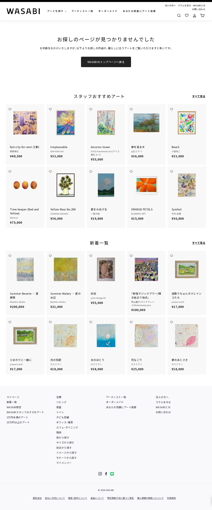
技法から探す (64, 447)
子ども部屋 (62, 417)
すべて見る (198, 96)
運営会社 (37, 498)
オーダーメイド (115, 402)
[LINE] (112, 474)
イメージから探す (66, 452)
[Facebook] (106, 474)
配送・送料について (77, 498)
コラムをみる (163, 402)
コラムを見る (184, 5)
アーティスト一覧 (116, 397)
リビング (61, 402)
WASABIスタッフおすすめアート (25, 412)
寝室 (58, 407)
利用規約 (171, 498)
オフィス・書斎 (64, 422)
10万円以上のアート (18, 422)
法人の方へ (170, 5)
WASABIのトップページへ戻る (106, 62)
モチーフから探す (66, 457)
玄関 (58, 397)
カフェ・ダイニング (67, 427)
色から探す (62, 437)
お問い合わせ (198, 9)
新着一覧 (12, 402)
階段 (58, 432)
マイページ (13, 397)
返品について (97, 498)
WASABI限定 (14, 407)
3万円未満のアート (17, 417)
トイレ (60, 412)
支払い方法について (55, 498)
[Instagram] (100, 474)
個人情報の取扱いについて (150, 498)
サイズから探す (65, 442)
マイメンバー (64, 462)
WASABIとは (199, 5)
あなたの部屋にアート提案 (121, 407)
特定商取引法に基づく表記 (120, 498)
